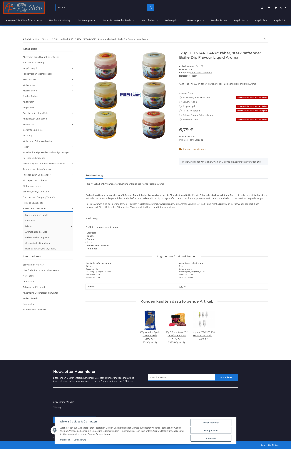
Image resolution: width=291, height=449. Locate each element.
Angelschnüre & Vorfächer (36, 113)
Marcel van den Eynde (36, 215)
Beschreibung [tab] (94, 175)
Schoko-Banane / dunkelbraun (198, 115)
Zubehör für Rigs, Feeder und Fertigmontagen (46, 152)
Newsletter (28, 275)
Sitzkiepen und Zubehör (35, 180)
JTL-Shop (275, 445)
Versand (199, 139)
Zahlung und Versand (34, 287)
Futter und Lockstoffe (201, 72)
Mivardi (29, 226)
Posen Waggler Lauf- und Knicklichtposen (44, 163)
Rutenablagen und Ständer (36, 174)
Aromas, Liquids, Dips (36, 231)
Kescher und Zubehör (34, 157)
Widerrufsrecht (30, 298)
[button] (262, 7)
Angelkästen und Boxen (35, 118)
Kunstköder (29, 124)
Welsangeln (29, 85)
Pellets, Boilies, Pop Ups (37, 237)
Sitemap (57, 407)
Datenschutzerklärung (106, 377)
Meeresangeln (30, 90)
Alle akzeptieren (211, 422)
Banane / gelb (190, 101)
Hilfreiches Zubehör (33, 202)
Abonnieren (226, 377)
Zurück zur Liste (32, 39)
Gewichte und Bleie (33, 129)
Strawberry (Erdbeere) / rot (225, 97)
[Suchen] (150, 7)
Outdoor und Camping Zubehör (39, 197)
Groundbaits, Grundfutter (38, 243)
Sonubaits (30, 220)
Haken (26, 146)
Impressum (65, 439)
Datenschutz (80, 439)
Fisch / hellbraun (225, 110)
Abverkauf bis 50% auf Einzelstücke (41, 56)
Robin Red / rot (225, 119)
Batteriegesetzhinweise (35, 309)
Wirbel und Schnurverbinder (37, 141)
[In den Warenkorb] (87, 49)
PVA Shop (27, 135)
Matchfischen (30, 79)
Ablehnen (211, 438)
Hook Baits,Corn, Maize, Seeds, (40, 248)
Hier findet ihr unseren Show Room (41, 270)
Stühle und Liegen (32, 186)
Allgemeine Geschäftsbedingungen (41, 292)
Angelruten (28, 101)
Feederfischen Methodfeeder (37, 73)
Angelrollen (29, 107)
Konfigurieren (211, 430)
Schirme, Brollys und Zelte (36, 191)
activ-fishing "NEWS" (33, 264)
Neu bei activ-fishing (33, 62)
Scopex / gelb (225, 106)
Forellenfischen (30, 96)
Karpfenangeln (30, 68)
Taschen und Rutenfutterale (37, 169)
